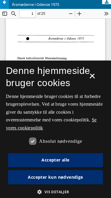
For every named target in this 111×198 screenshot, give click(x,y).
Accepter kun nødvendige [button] (55, 177)
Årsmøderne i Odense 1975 (35, 4)
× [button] (92, 78)
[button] (55, 192)
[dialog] (55, 129)
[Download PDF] (106, 2)
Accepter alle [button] (55, 160)
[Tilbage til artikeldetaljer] (4, 4)
